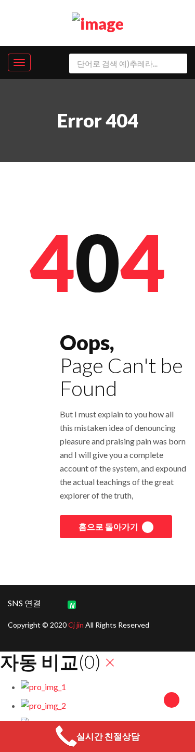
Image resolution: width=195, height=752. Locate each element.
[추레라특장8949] (98, 21)
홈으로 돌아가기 (109, 526)
